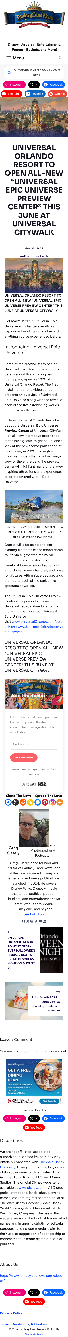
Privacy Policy (11, 1313)
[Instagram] (52, 802)
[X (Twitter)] (27, 921)
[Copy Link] (30, 802)
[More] (59, 802)
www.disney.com (32, 1187)
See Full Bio (32, 914)
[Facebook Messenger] (37, 802)
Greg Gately (40, 256)
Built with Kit (34, 784)
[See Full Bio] (43, 914)
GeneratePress (34, 1334)
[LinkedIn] (44, 921)
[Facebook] (8, 802)
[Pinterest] (45, 802)
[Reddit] (23, 802)
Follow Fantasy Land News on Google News (36, 72)
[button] (60, 58)
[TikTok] (36, 921)
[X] (15, 802)
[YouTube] (40, 921)
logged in (28, 1051)
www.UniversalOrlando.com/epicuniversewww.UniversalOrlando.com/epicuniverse (34, 627)
